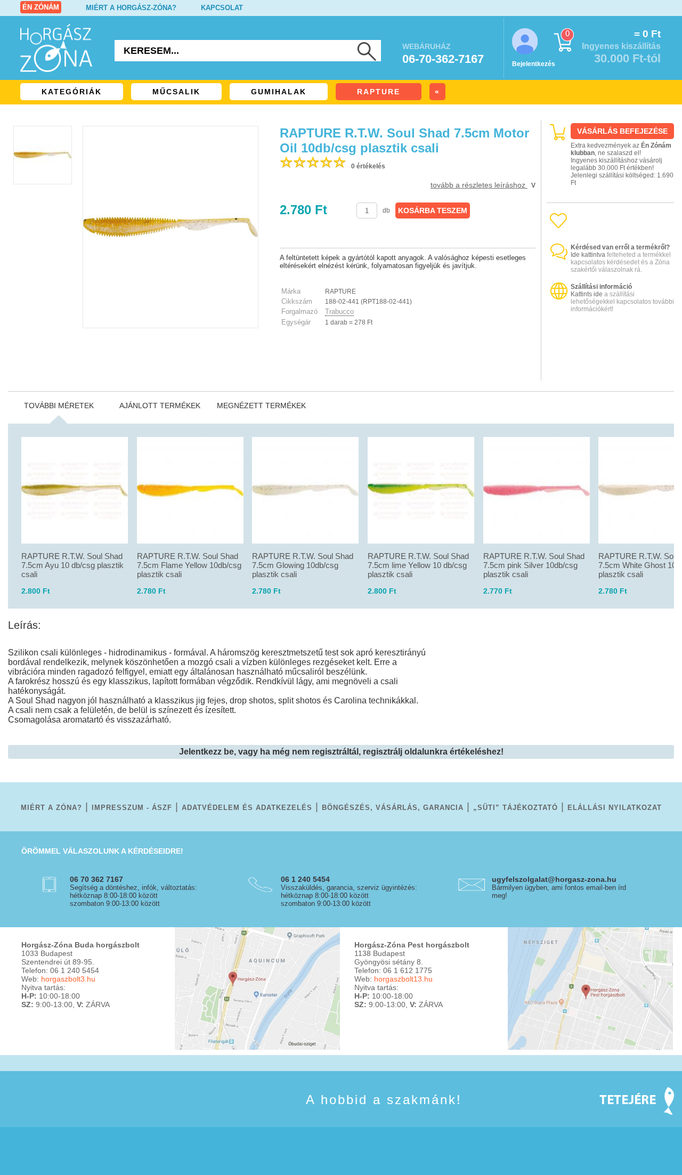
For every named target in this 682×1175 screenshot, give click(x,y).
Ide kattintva (588, 254)
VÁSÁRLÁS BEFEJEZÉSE (622, 131)
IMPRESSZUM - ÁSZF (132, 808)
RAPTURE (378, 91)
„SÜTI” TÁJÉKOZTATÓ (515, 808)
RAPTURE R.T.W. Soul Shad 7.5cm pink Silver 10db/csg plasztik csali (533, 565)
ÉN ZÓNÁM (40, 7)
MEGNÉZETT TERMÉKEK (261, 405)
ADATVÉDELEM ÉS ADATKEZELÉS (247, 808)
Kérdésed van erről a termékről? (620, 247)
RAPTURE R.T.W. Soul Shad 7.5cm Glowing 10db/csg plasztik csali (302, 565)
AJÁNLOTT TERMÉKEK (159, 405)
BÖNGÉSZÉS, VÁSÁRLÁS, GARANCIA (393, 808)
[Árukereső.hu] (611, 371)
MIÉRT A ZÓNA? (51, 808)
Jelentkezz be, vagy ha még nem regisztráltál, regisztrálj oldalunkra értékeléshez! (341, 751)
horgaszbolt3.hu (68, 979)
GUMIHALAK (278, 91)
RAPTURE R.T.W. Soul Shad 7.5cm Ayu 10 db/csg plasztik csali (72, 565)
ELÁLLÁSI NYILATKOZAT (614, 808)
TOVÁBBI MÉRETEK (59, 405)
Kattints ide (587, 294)
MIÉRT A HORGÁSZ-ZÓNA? (131, 8)
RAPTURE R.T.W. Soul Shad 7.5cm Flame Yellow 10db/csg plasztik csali (189, 565)
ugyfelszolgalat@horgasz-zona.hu (554, 879)
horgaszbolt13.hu (403, 979)
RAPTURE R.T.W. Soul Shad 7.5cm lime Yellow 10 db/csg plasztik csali (418, 565)
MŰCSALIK (176, 91)
